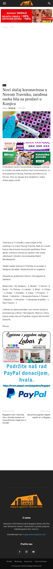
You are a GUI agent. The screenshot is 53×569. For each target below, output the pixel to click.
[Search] (49, 3)
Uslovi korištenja (41, 561)
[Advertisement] (26, 56)
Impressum (28, 561)
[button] (4, 3)
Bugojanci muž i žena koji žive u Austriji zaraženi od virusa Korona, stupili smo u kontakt (14, 419)
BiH (12, 27)
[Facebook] (19, 551)
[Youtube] (33, 551)
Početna (5, 27)
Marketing (18, 561)
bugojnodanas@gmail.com (34, 534)
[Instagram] (26, 551)
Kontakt (9, 561)
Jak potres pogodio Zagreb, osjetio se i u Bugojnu (38, 416)
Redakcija (11, 108)
